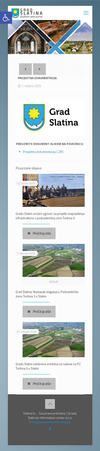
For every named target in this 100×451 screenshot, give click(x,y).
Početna (21, 36)
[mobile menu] (86, 13)
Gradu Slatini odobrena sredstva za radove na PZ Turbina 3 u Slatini (48, 366)
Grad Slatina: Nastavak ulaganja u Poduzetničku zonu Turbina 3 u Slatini (47, 294)
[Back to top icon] (50, 404)
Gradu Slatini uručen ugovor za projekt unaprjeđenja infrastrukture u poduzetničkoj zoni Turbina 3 (50, 215)
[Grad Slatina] (26, 13)
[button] (6, 18)
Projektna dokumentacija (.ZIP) (43, 151)
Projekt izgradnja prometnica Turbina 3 (41, 40)
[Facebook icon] (50, 428)
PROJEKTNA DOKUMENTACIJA (35, 44)
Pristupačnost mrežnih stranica (50, 422)
